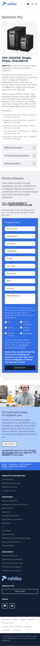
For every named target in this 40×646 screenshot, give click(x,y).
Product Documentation (12, 570)
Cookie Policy (8, 623)
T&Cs (23, 619)
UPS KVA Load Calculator (12, 559)
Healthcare (6, 523)
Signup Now (20, 591)
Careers (6, 630)
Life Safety (6, 531)
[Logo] (10, 5)
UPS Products (25, 464)
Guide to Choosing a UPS (12, 563)
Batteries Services (9, 487)
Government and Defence (12, 519)
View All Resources (10, 555)
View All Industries (9, 501)
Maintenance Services (11, 483)
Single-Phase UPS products (14, 466)
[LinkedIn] (12, 605)
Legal (15, 619)
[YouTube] (4, 605)
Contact (17, 630)
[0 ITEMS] (30, 4)
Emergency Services (10, 516)
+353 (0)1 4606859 (15, 203)
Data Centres (7, 508)
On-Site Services (9, 491)
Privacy (31, 619)
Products (13, 464)
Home (4, 464)
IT (3, 527)
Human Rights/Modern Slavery (17, 627)
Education (6, 512)
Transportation (8, 545)
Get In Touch (9, 444)
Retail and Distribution (11, 542)
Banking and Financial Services (15, 504)
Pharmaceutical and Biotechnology (16, 538)
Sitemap (6, 619)
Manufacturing (8, 534)
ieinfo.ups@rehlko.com (20, 205)
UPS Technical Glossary (11, 567)
